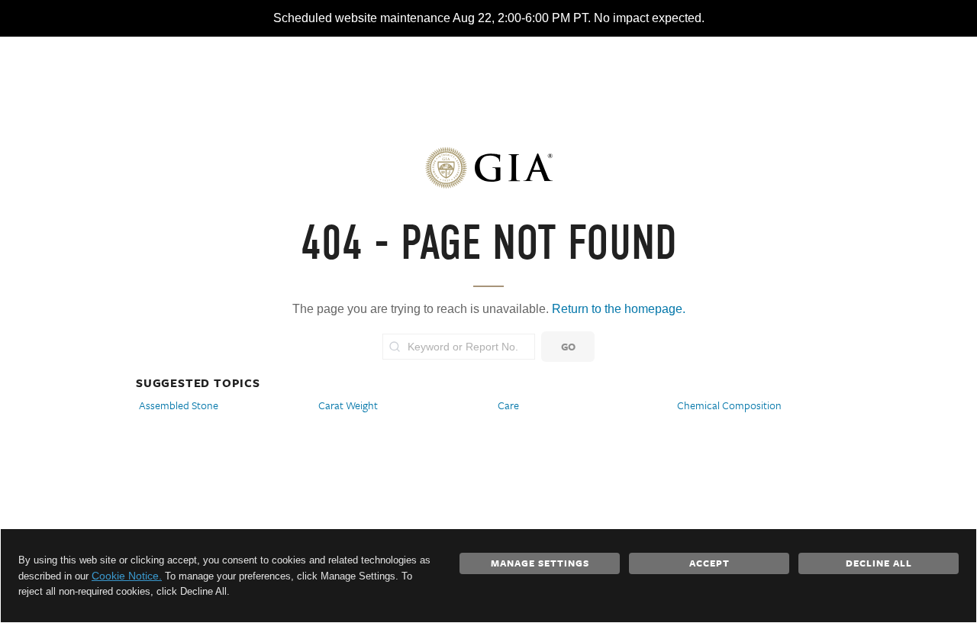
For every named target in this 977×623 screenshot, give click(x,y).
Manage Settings (540, 563)
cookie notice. (127, 576)
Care (508, 405)
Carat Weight (348, 405)
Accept (709, 563)
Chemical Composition (729, 405)
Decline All (879, 563)
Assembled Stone (178, 405)
